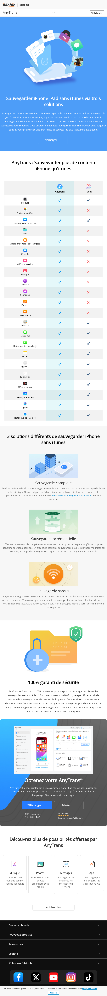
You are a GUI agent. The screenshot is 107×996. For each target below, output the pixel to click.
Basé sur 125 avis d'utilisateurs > (71, 818)
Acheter (66, 805)
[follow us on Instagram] (71, 977)
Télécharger (96, 13)
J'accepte (53, 993)
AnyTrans (10, 12)
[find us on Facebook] (18, 977)
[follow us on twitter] (36, 977)
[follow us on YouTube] (53, 977)
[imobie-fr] (16, 5)
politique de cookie (89, 988)
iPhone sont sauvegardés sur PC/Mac (71, 495)
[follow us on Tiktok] (88, 977)
